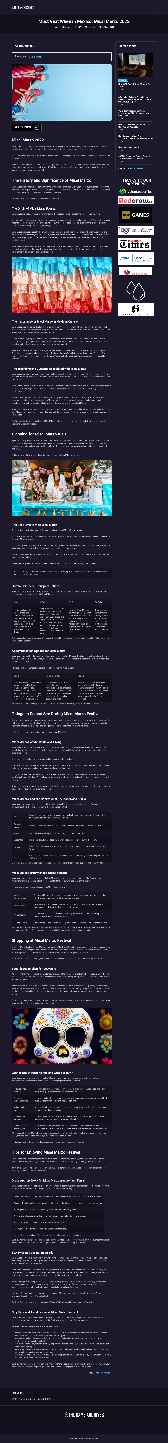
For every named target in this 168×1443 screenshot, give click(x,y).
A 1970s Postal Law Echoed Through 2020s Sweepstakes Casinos (134, 157)
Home (56, 27)
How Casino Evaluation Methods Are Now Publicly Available (134, 126)
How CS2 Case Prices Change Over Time (135, 85)
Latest (124, 80)
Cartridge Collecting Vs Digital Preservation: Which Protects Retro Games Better (133, 113)
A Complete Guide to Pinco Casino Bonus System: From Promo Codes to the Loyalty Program (134, 99)
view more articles (127, 169)
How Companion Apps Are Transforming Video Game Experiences (135, 137)
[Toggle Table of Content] (36, 127)
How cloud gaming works (129, 147)
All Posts (65, 27)
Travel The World (19, 116)
